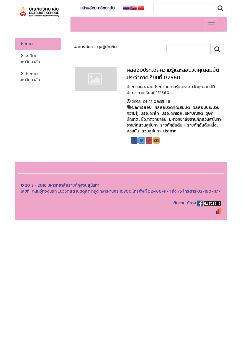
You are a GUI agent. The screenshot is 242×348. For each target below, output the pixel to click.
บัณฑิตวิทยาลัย (153, 119)
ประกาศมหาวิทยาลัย (29, 77)
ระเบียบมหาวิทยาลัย (29, 59)
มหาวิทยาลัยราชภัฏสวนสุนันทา (195, 119)
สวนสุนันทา (151, 131)
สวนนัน (133, 131)
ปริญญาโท (149, 113)
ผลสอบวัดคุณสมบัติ (172, 107)
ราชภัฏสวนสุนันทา (142, 125)
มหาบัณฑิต (194, 113)
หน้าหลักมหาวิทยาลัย (97, 8)
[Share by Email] (156, 140)
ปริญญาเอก (171, 113)
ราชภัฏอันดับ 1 (172, 125)
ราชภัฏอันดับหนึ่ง (201, 125)
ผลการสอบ (142, 107)
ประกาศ (26, 44)
